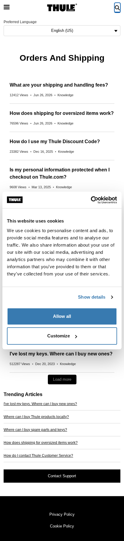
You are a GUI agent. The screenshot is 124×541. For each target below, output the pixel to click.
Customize (58, 335)
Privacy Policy (62, 514)
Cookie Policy (62, 526)
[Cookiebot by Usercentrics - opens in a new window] (90, 200)
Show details (91, 297)
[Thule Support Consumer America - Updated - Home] (62, 7)
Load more (62, 379)
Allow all (62, 316)
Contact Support (62, 476)
